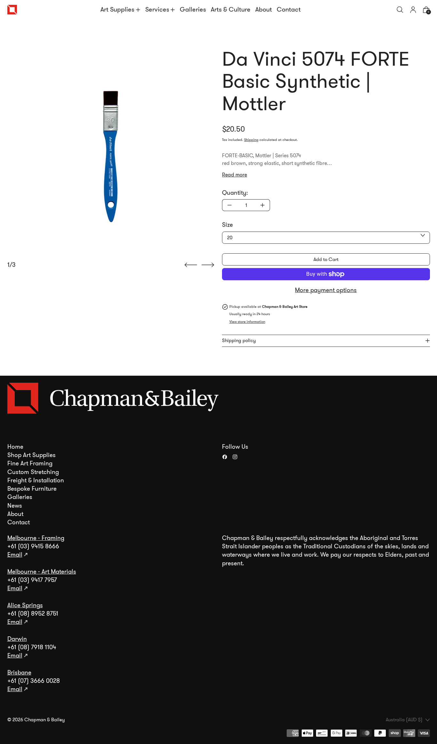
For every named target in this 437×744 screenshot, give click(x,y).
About (263, 9)
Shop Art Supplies (31, 455)
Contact (289, 9)
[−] (229, 205)
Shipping (251, 139)
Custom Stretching (33, 472)
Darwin (17, 639)
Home (15, 447)
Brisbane (19, 672)
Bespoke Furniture (32, 489)
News (14, 506)
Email (14, 555)
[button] (400, 9)
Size (227, 225)
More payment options (326, 290)
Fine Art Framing (29, 463)
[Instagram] (235, 457)
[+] (262, 205)
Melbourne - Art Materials (41, 572)
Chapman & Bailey (44, 719)
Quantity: (235, 193)
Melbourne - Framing (35, 538)
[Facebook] (224, 457)
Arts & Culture (230, 9)
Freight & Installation (35, 480)
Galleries (193, 9)
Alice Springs (25, 605)
